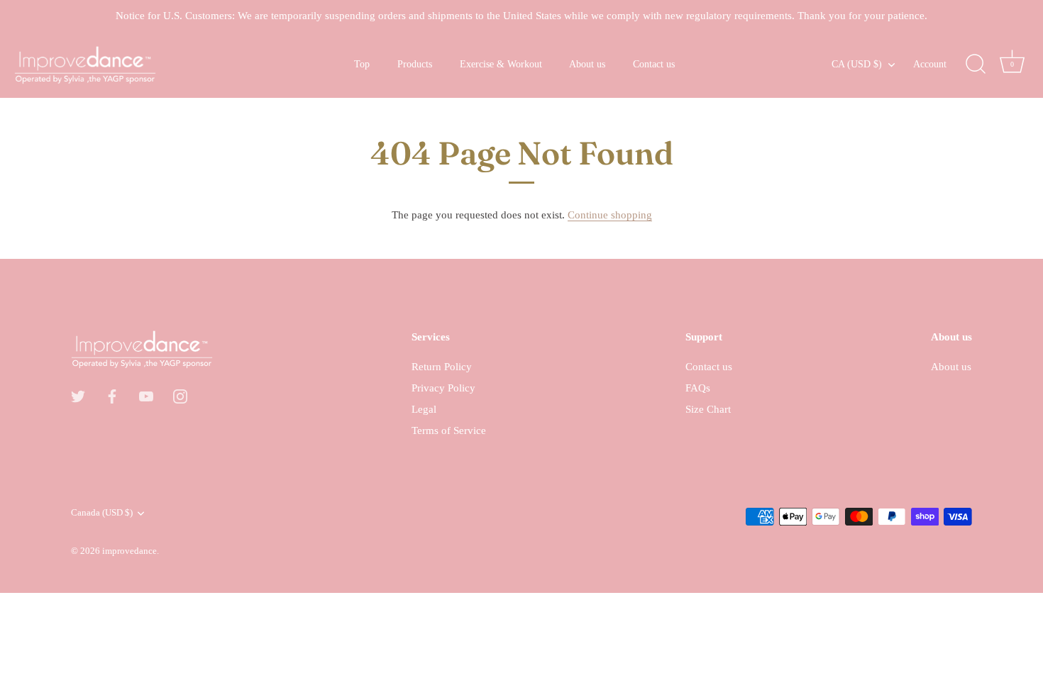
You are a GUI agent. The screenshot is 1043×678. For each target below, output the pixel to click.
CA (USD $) (857, 64)
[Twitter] (78, 395)
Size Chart (708, 409)
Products (414, 64)
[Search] (975, 64)
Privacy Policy (443, 388)
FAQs (697, 388)
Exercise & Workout (501, 64)
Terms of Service (449, 430)
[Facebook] (112, 395)
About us (587, 64)
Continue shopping (610, 215)
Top (362, 64)
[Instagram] (180, 395)
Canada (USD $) (102, 513)
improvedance (129, 551)
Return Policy (442, 366)
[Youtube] (146, 395)
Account (930, 64)
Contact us (654, 64)
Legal (424, 409)
